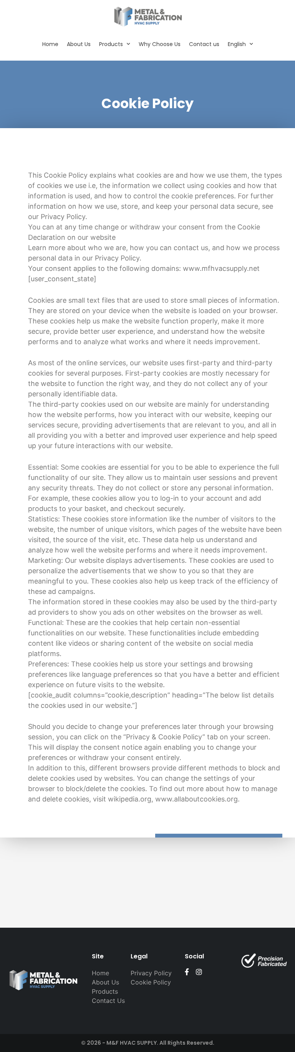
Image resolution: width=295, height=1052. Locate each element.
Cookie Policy (151, 982)
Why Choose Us (160, 44)
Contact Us (108, 1000)
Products (111, 44)
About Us (79, 44)
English (237, 44)
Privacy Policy (151, 973)
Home (50, 44)
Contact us (204, 44)
